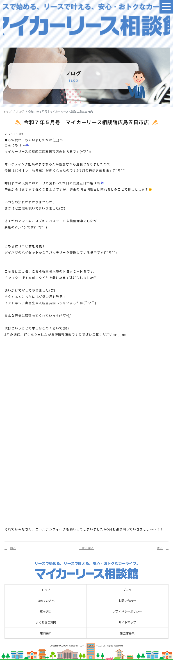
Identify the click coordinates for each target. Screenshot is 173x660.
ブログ (20, 111)
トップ (7, 111)
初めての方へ (46, 600)
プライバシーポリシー (127, 611)
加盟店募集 (127, 633)
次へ (160, 548)
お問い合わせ (127, 600)
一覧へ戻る (86, 548)
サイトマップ (127, 622)
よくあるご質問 (46, 622)
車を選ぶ (46, 611)
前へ (13, 548)
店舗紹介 (46, 633)
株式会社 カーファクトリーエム (85, 645)
